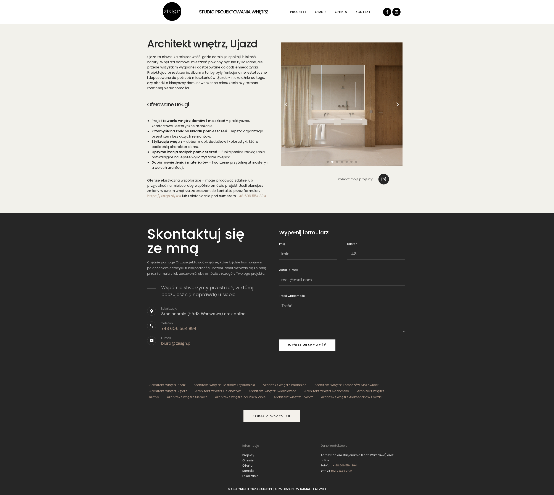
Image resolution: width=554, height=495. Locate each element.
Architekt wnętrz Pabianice (284, 385)
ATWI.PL (321, 489)
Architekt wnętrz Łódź (167, 385)
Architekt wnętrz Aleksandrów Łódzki (351, 397)
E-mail (166, 338)
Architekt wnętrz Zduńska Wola (240, 397)
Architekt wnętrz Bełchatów (218, 391)
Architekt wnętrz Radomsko (326, 391)
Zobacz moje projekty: (355, 179)
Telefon (167, 323)
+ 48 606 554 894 (345, 465)
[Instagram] (396, 12)
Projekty (298, 12)
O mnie (320, 12)
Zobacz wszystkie (271, 416)
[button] (328, 162)
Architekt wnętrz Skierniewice (272, 391)
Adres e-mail (288, 270)
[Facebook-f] (387, 12)
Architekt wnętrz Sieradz (187, 397)
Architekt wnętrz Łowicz (293, 397)
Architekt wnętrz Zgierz (168, 391)
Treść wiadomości (292, 296)
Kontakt (363, 12)
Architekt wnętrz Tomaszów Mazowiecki (346, 385)
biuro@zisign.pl (176, 343)
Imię (282, 244)
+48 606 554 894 (251, 195)
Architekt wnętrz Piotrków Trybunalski (224, 385)
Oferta (341, 12)
